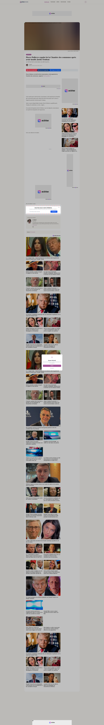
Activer (52, 365)
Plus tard (52, 368)
